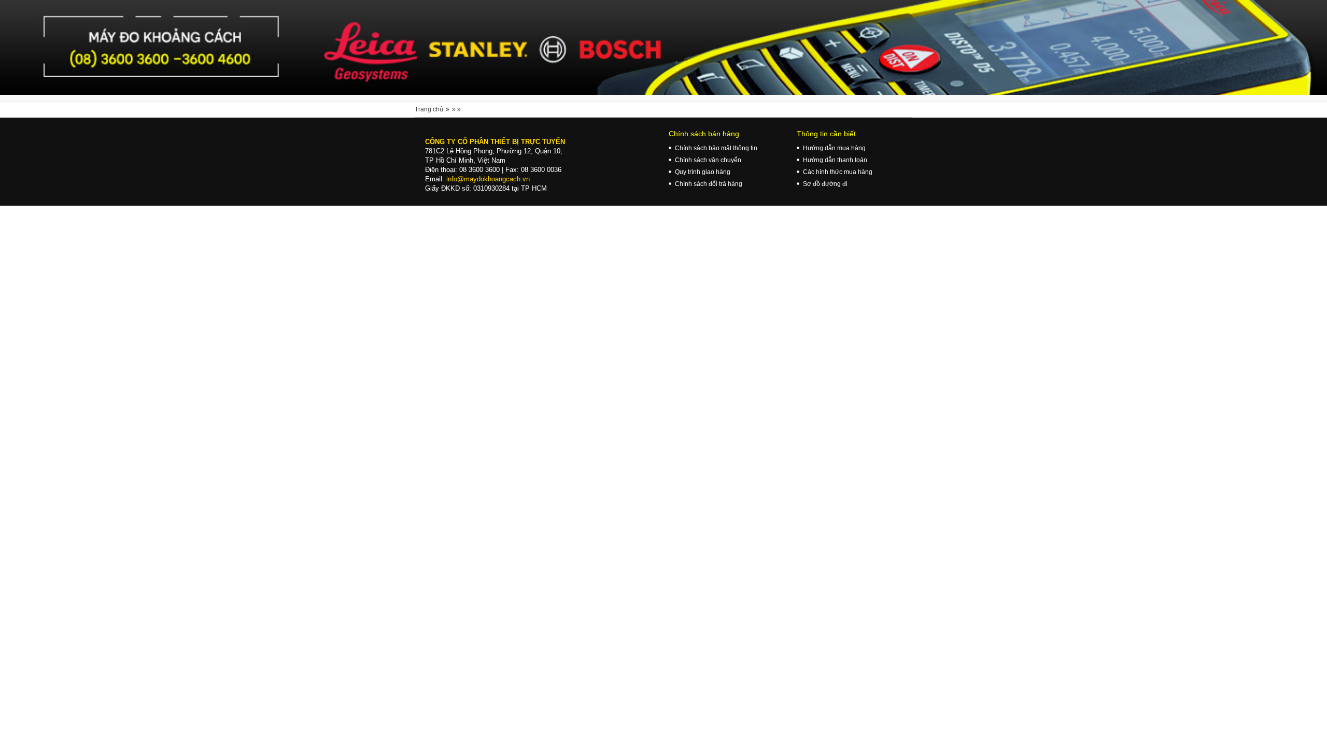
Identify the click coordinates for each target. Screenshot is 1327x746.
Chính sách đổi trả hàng (708, 184)
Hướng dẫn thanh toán (835, 160)
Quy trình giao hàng (702, 172)
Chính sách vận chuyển (708, 160)
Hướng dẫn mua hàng (834, 148)
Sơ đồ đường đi (825, 184)
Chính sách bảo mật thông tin (716, 148)
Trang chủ (429, 109)
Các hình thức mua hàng (837, 172)
